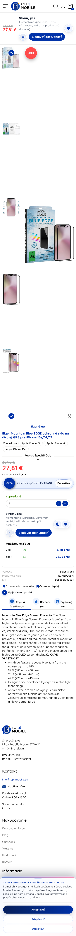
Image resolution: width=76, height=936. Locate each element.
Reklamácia (10, 855)
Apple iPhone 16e (16, 449)
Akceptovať (38, 909)
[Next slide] (11, 416)
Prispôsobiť (38, 919)
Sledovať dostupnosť (47, 37)
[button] (11, 84)
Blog (5, 835)
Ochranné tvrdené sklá (20, 586)
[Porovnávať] (57, 524)
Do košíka (63, 483)
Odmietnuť (38, 928)
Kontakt (7, 862)
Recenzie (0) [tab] (45, 604)
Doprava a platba (13, 828)
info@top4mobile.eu (15, 779)
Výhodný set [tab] (66, 604)
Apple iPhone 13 (31, 443)
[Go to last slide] (11, 53)
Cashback (8, 842)
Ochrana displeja (50, 586)
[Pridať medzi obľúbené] (68, 28)
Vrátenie (7, 848)
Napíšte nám (16, 786)
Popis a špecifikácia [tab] (17, 604)
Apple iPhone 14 (56, 443)
